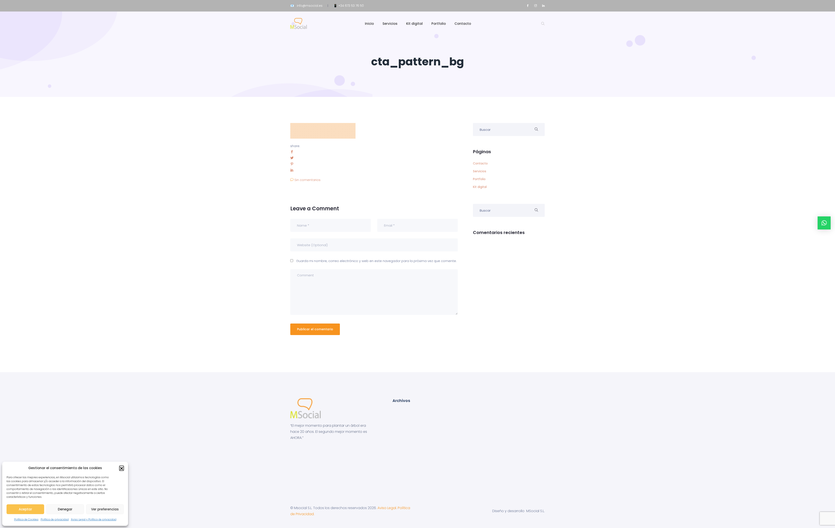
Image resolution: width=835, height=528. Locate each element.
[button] (121, 468)
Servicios (389, 23)
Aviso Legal (386, 507)
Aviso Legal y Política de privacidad (93, 519)
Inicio (369, 23)
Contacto (462, 23)
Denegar (65, 509)
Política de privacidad (55, 519)
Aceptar (25, 509)
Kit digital (414, 23)
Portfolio (438, 23)
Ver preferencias (105, 509)
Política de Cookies (26, 519)
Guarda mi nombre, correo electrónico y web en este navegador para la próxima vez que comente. (376, 261)
